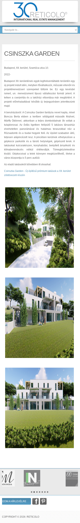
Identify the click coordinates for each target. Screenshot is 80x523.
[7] (47, 492)
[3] (37, 492)
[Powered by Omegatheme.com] (75, 494)
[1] (31, 492)
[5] (42, 492)
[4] (39, 492)
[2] (34, 492)
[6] (45, 492)
